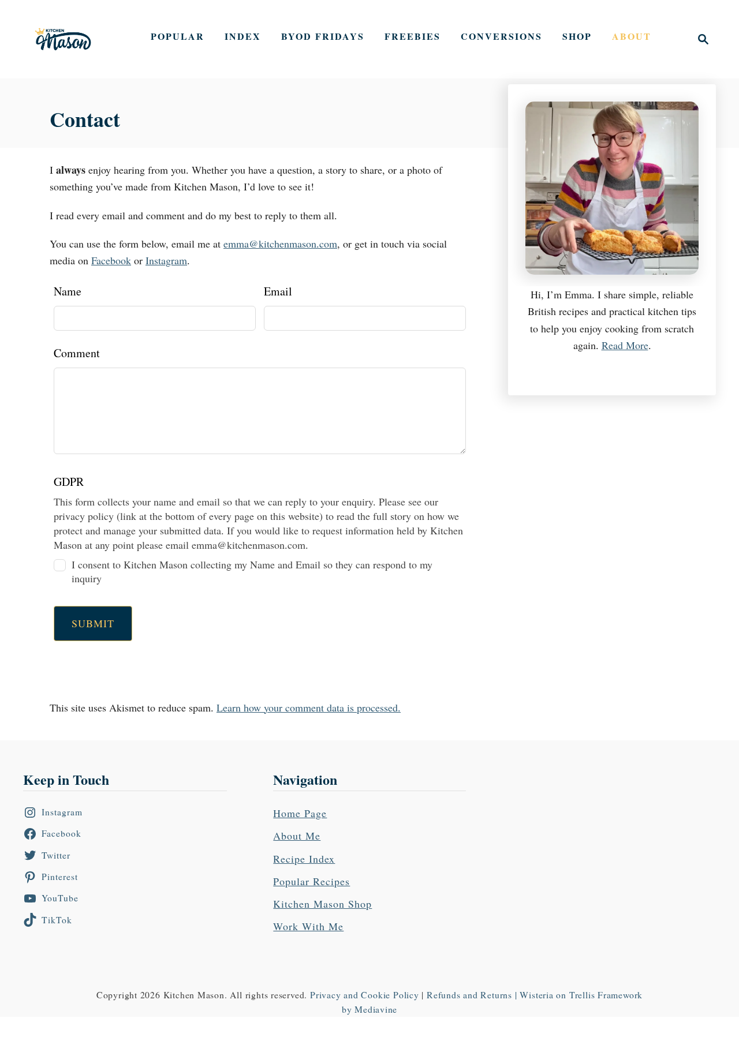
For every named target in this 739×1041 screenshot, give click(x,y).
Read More (625, 345)
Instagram (166, 260)
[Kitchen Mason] (71, 39)
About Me (296, 835)
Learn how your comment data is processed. (309, 707)
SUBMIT (93, 623)
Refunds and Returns (469, 994)
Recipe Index (304, 859)
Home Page (300, 813)
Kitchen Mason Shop (322, 904)
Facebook (111, 260)
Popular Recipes (311, 881)
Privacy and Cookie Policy (364, 994)
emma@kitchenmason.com (280, 243)
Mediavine (375, 1009)
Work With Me (308, 926)
